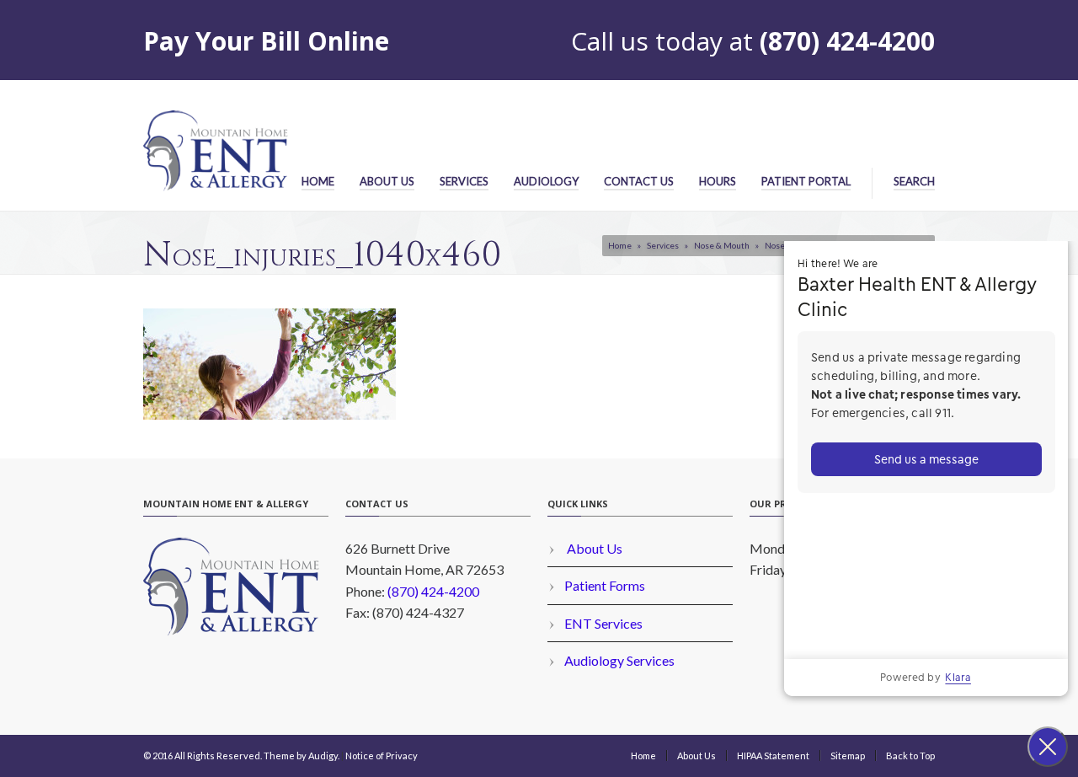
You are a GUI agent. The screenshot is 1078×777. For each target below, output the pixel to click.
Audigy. (323, 755)
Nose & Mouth (722, 245)
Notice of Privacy (381, 755)
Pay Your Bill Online (266, 41)
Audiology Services (619, 660)
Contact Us (639, 181)
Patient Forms (604, 585)
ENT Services (603, 623)
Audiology (546, 181)
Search (914, 181)
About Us (387, 181)
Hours (717, 181)
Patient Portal (806, 181)
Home (318, 181)
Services (464, 181)
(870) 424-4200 (847, 41)
